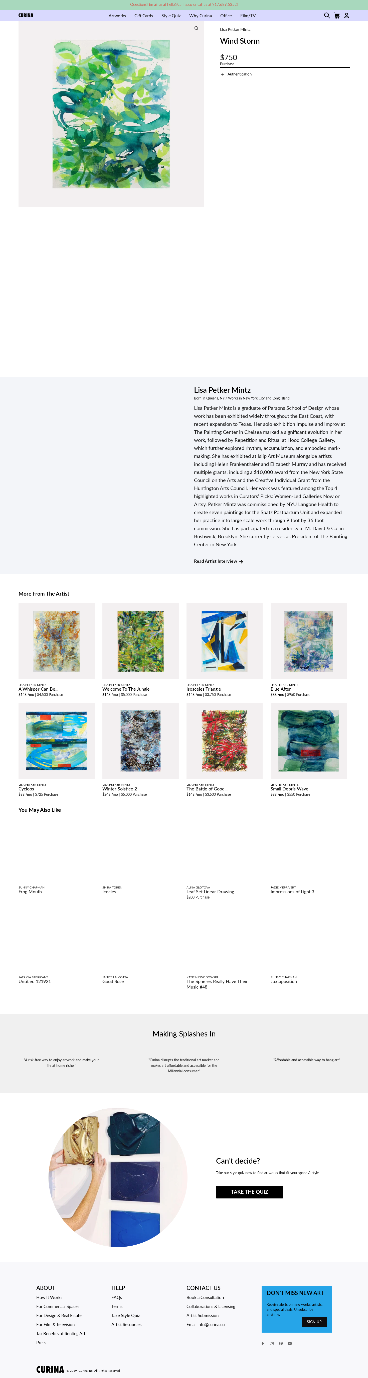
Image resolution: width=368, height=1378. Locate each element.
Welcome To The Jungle (126, 689)
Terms (116, 1307)
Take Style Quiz (125, 1316)
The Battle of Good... (207, 789)
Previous (23, 114)
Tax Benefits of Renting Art (60, 1334)
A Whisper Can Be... (38, 689)
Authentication (240, 74)
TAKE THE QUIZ (249, 1192)
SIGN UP (314, 1322)
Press (41, 1343)
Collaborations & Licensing (211, 1307)
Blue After (281, 689)
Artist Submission (203, 1316)
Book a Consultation (205, 1297)
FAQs (116, 1297)
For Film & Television (55, 1325)
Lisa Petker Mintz (235, 30)
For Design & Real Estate (59, 1316)
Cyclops (26, 789)
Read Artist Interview (216, 561)
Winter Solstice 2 (119, 789)
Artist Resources (126, 1325)
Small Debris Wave (289, 789)
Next (199, 114)
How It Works (49, 1297)
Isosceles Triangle (204, 689)
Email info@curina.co (206, 1325)
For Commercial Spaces (57, 1307)
